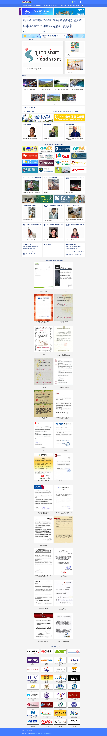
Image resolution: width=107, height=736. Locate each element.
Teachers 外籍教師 (27, 124)
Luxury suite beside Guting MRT (28, 219)
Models (77, 5)
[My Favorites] (75, 2)
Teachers (43, 2)
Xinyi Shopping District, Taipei (29, 89)
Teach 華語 (69, 5)
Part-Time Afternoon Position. (29, 111)
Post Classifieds (20, 11)
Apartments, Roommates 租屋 (29, 205)
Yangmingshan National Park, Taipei (61, 89)
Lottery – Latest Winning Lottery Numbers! (30, 246)
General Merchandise (40, 5)
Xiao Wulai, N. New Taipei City (77, 89)
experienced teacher (69, 192)
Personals (48, 5)
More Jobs (57, 5)
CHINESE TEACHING (48, 220)
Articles (52, 5)
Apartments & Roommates (63, 2)
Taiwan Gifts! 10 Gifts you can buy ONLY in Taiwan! (30, 254)
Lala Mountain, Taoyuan (45, 89)
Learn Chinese (63, 5)
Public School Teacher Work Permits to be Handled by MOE (75, 252)
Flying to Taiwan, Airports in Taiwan (29, 248)
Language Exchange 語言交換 (28, 5)
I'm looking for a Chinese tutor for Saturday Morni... (32, 192)
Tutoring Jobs (49, 2)
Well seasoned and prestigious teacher (30, 138)
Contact (42, 733)
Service (39, 733)
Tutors (54, 2)
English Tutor (46, 138)
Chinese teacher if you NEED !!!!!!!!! (29, 239)
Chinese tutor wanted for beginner (50, 239)
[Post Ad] (72, 2)
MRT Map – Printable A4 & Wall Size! (29, 251)
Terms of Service (34, 733)
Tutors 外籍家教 (47, 124)
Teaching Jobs (36, 2)
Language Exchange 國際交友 (50, 177)
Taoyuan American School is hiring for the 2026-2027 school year (66, 111)
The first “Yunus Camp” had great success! (73, 254)
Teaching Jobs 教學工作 (27, 39)
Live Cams (24, 75)
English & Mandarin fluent (70, 239)
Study (74, 5)
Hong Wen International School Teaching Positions (63, 109)
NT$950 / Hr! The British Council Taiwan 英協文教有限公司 (78, 20)
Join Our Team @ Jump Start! (32, 69)
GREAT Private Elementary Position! (30, 109)
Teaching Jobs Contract (48, 733)
